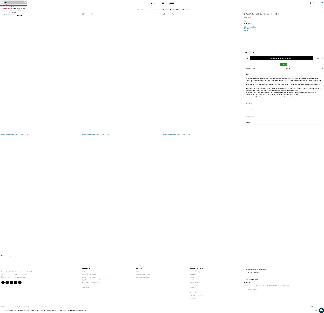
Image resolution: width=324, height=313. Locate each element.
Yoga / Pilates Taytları (196, 295)
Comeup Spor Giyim (195, 272)
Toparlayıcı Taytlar (195, 279)
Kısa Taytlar (193, 298)
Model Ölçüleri (249, 103)
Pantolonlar (193, 274)
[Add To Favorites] (249, 69)
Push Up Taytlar (194, 282)
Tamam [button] (316, 310)
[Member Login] (317, 3)
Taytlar (192, 277)
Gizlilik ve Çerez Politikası (89, 277)
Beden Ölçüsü (319, 58)
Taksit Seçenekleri (250, 116)
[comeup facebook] (7, 282)
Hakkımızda (85, 272)
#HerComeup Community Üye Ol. (91, 282)
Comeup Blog (86, 287)
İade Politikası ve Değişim (143, 274)
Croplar (192, 287)
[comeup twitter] (11, 282)
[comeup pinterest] (20, 282)
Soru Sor (284, 64)
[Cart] (321, 3)
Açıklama (248, 74)
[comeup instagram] (3, 282)
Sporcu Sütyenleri (195, 285)
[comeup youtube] (15, 282)
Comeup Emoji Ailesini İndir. (89, 285)
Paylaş (321, 68)
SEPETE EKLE (288, 58)
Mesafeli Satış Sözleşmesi (89, 274)
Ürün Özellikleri (250, 110)
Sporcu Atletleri (194, 293)
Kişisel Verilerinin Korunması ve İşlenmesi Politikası (95, 279)
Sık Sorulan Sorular (141, 272)
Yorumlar (248, 122)
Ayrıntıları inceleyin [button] (81, 310)
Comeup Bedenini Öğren (143, 277)
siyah (11, 256)
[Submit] (321, 290)
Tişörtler (192, 290)
